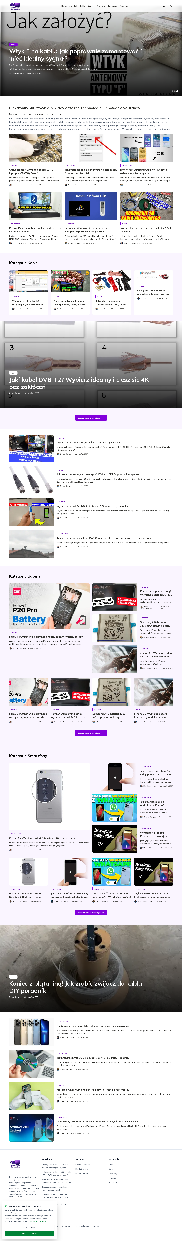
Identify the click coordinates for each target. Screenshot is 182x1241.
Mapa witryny (97, 1226)
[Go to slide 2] (175, 91)
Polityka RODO (66, 1226)
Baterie (91, 6)
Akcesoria (124, 6)
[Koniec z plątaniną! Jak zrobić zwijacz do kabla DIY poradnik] (91, 968)
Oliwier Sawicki (15, 393)
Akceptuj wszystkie (29, 1233)
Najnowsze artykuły (69, 6)
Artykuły (47, 1159)
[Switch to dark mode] (171, 6)
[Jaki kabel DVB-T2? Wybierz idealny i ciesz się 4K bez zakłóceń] (91, 364)
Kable (82, 6)
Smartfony (101, 6)
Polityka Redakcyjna (82, 1226)
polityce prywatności (38, 1221)
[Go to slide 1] (172, 91)
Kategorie (114, 1159)
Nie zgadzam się (30, 1227)
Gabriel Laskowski (16, 73)
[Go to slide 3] (177, 91)
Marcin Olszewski (82, 1169)
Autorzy (79, 1159)
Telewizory (112, 6)
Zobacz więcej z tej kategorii (89, 418)
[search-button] (164, 6)
